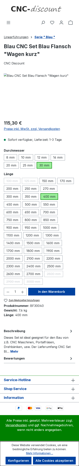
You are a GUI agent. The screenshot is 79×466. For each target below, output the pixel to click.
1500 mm (33, 243)
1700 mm (13, 251)
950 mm (30, 228)
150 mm (47, 181)
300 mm (12, 196)
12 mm (42, 157)
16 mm (58, 157)
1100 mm (12, 235)
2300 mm (13, 266)
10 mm (26, 157)
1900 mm (52, 251)
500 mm (31, 204)
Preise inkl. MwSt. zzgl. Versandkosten (32, 129)
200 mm (12, 189)
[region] (39, 95)
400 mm (49, 196)
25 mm (28, 165)
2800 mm (55, 274)
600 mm (12, 212)
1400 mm (13, 243)
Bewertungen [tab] (14, 358)
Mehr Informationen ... (39, 453)
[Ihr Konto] (61, 22)
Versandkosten (16, 425)
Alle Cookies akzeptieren (54, 461)
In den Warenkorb (51, 292)
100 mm (13, 181)
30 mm (44, 165)
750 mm (12, 220)
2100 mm (33, 258)
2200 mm (53, 258)
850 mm (49, 220)
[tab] (38, 341)
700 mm (49, 212)
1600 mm (52, 243)
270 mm (49, 189)
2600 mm (13, 274)
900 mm (12, 228)
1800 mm (33, 251)
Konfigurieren (18, 461)
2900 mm (14, 282)
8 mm (10, 157)
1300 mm (52, 235)
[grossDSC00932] (39, 95)
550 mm (49, 204)
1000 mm (49, 228)
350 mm (30, 196)
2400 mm (33, 266)
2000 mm (13, 258)
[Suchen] (43, 22)
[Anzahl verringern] (8, 291)
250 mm (30, 189)
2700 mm (33, 274)
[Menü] (8, 22)
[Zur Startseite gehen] (39, 10)
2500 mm (54, 266)
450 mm (12, 204)
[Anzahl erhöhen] (23, 291)
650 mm (30, 212)
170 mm (65, 181)
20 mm (11, 165)
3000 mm (34, 282)
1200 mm (32, 235)
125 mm (31, 181)
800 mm (31, 220)
